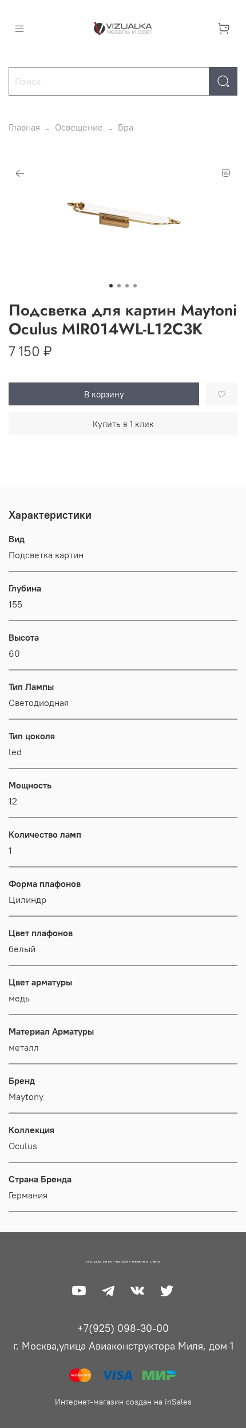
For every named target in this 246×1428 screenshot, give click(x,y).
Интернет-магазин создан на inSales (123, 1402)
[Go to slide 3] (127, 285)
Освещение (79, 127)
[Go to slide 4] (135, 285)
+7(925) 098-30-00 (123, 1328)
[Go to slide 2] (119, 285)
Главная (24, 127)
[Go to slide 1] (111, 285)
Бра (125, 127)
